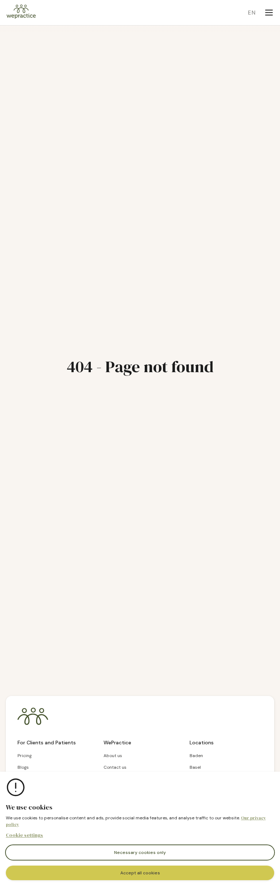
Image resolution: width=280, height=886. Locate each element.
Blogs (23, 767)
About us (113, 756)
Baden (196, 756)
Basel (195, 767)
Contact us (115, 767)
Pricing (25, 756)
